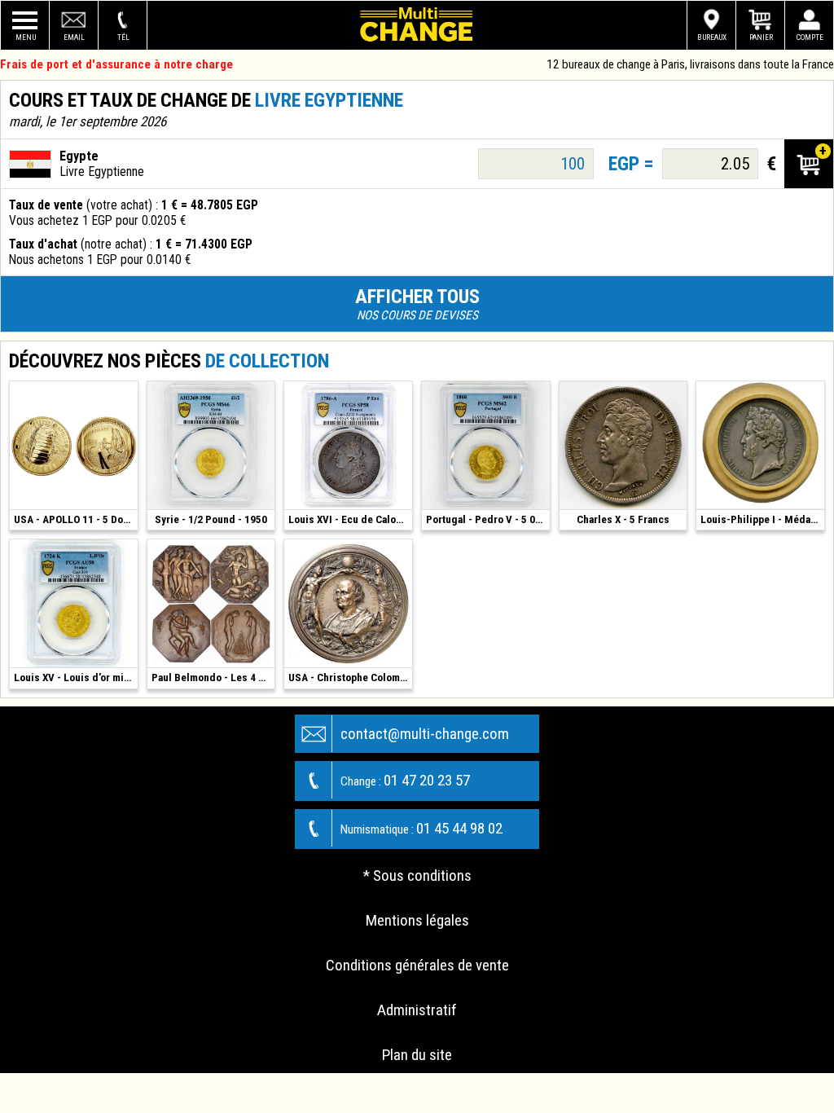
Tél (123, 37)
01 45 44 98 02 (421, 828)
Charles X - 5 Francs (623, 519)
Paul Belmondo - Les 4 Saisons (213, 677)
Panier (761, 37)
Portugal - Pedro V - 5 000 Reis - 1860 (488, 519)
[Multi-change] (417, 25)
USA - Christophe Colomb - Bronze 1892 (350, 677)
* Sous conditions (417, 875)
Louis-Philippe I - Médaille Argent (762, 519)
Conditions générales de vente (417, 965)
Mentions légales (417, 920)
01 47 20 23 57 (405, 780)
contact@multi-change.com (424, 733)
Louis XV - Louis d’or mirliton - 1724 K (76, 677)
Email (74, 37)
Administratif (417, 1010)
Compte (810, 37)
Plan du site (417, 1054)
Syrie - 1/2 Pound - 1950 (211, 519)
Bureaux (711, 37)
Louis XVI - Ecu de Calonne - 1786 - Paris (350, 519)
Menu (25, 37)
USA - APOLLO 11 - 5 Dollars (76, 519)
